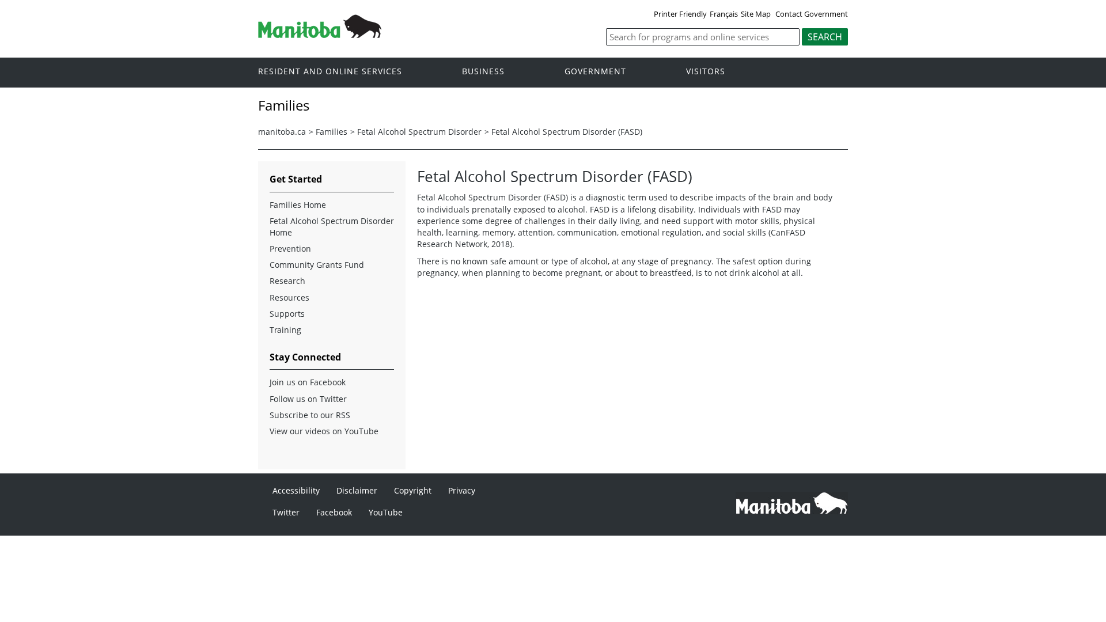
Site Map (756, 14)
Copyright (412, 490)
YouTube (386, 512)
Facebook (334, 512)
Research (287, 280)
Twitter (286, 512)
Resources (289, 297)
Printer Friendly (680, 14)
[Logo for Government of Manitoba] (319, 34)
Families (331, 131)
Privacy (461, 490)
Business (483, 71)
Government (595, 71)
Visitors (705, 71)
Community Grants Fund (317, 264)
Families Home (298, 204)
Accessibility (296, 490)
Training (285, 329)
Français (724, 14)
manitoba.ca (282, 131)
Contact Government (811, 14)
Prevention (290, 248)
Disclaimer (356, 490)
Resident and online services (330, 71)
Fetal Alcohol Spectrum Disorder (419, 131)
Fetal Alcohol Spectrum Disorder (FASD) (566, 131)
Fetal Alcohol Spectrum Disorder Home (332, 226)
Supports (287, 313)
